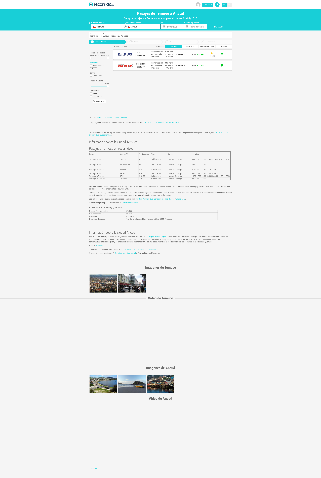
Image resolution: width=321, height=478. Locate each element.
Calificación (190, 47)
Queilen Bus (163, 122)
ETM (155, 122)
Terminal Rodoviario (130, 202)
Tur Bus (138, 199)
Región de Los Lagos (157, 237)
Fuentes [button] (94, 468)
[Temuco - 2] (132, 283)
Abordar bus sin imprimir (97, 66)
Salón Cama (97, 76)
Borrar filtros (100, 101)
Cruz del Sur (148, 122)
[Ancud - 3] (103, 384)
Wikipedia (99, 245)
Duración (224, 47)
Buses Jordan (174, 122)
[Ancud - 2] (132, 384)
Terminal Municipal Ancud (125, 253)
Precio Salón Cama (207, 47)
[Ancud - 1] (160, 384)
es (224, 4)
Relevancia (173, 47)
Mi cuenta (208, 4)
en (229, 4)
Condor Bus (159, 199)
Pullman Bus (148, 199)
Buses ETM (180, 199)
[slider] (91, 58)
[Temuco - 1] (103, 283)
